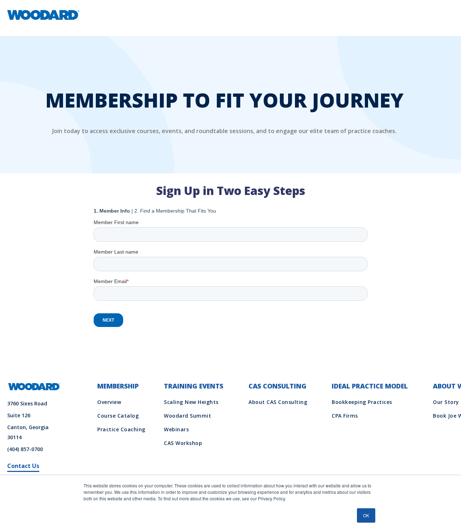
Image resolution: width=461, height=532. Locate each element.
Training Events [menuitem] (193, 386)
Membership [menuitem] (118, 386)
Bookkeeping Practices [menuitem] (362, 402)
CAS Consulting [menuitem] (277, 386)
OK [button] (366, 515)
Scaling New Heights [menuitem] (191, 402)
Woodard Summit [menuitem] (187, 415)
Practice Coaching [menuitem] (121, 429)
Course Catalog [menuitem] (118, 415)
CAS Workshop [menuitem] (183, 443)
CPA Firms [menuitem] (345, 415)
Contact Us (23, 466)
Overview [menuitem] (109, 402)
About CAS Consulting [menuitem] (278, 402)
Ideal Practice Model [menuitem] (370, 386)
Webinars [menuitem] (176, 429)
